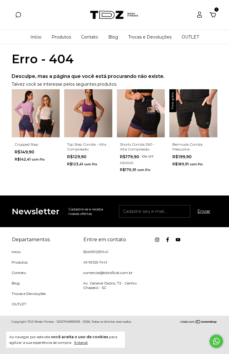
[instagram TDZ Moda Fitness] (157, 239)
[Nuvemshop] (198, 322)
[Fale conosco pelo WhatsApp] (216, 341)
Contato (89, 37)
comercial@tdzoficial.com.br (108, 272)
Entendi (81, 342)
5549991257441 (95, 252)
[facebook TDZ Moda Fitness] (167, 239)
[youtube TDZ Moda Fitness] (178, 239)
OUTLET (190, 37)
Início (35, 37)
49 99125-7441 (95, 262)
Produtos (61, 37)
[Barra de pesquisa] (18, 15)
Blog (113, 37)
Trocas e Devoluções (149, 37)
